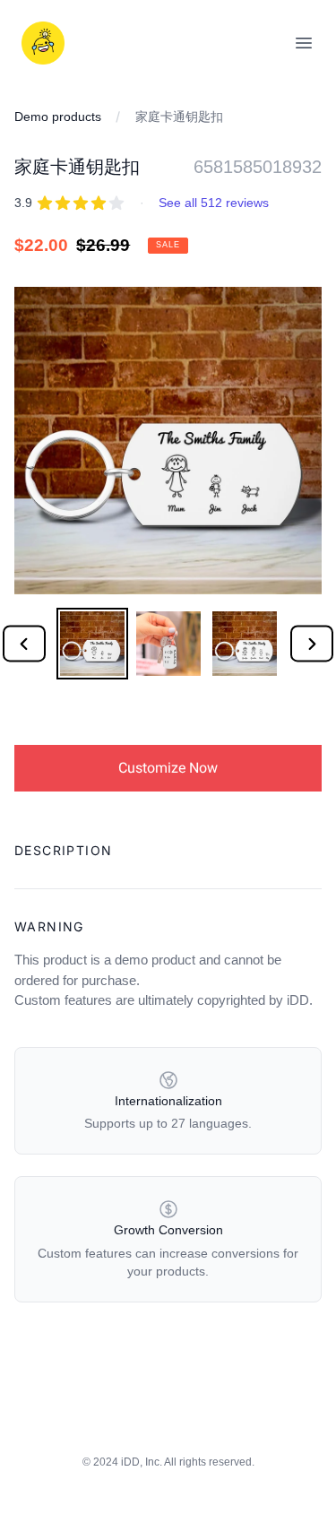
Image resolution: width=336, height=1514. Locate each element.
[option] (92, 643)
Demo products (57, 116)
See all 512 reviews (214, 202)
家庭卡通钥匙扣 (179, 116)
